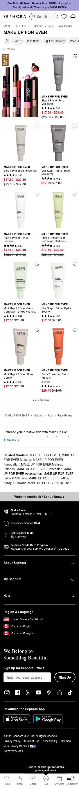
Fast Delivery (57, 41)
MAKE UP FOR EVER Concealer (39, 469)
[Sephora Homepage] (14, 16)
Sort (16, 41)
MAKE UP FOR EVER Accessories (38, 471)
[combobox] (43, 16)
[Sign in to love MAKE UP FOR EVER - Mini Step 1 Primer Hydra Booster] (75, 264)
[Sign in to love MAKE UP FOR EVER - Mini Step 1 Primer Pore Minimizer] (75, 127)
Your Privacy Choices (16, 746)
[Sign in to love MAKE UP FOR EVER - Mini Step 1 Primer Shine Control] (37, 330)
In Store (35, 41)
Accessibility (50, 741)
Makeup (38, 26)
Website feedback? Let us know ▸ (39, 496)
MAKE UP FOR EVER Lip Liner (49, 483)
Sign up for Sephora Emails (24, 668)
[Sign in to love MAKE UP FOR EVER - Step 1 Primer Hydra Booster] (37, 194)
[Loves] (64, 16)
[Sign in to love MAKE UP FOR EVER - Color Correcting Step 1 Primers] (75, 330)
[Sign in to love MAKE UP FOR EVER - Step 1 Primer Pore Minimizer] (75, 56)
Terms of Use (31, 741)
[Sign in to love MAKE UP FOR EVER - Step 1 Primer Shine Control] (37, 127)
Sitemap (66, 741)
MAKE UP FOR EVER (16, 26)
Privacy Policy (12, 741)
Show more (11, 439)
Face (51, 26)
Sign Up (65, 677)
